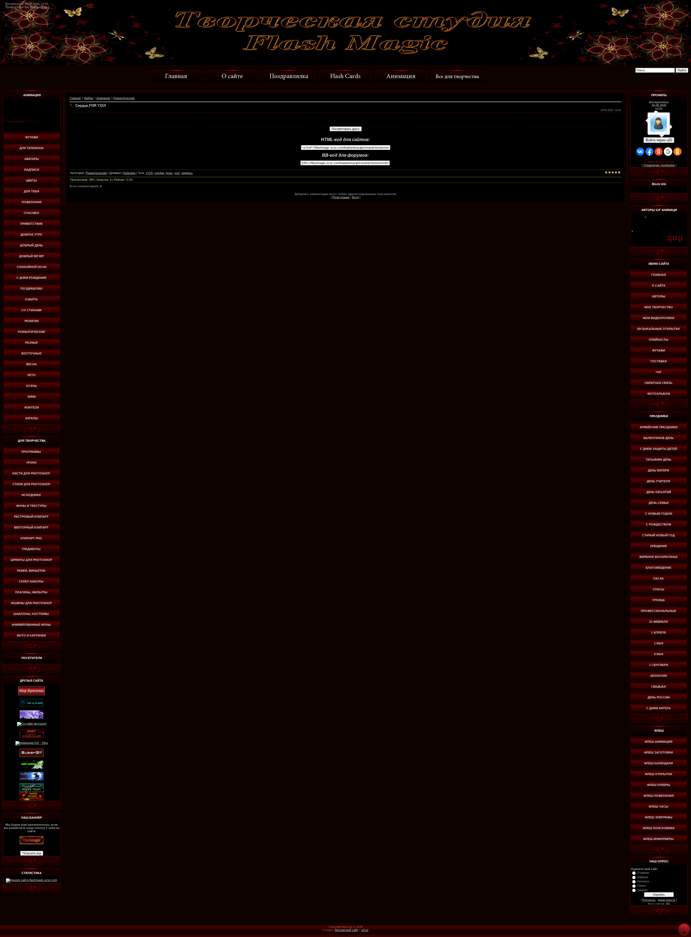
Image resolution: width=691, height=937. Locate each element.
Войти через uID (659, 140)
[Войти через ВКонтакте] (640, 152)
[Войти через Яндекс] (659, 152)
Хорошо (642, 877)
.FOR (149, 173)
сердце (159, 173)
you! (177, 173)
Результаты (648, 900)
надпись (187, 173)
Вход (355, 197)
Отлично (643, 872)
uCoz (364, 930)
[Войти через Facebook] (649, 152)
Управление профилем (659, 165)
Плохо (641, 885)
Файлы (88, 98)
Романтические (124, 98)
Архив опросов (666, 900)
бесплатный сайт (346, 930)
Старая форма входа (658, 161)
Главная (75, 98)
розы (169, 173)
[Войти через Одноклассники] (677, 152)
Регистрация (341, 197)
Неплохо (643, 881)
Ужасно (642, 890)
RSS (44, 7)
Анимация (103, 98)
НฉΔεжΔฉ (129, 173)
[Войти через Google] (668, 151)
